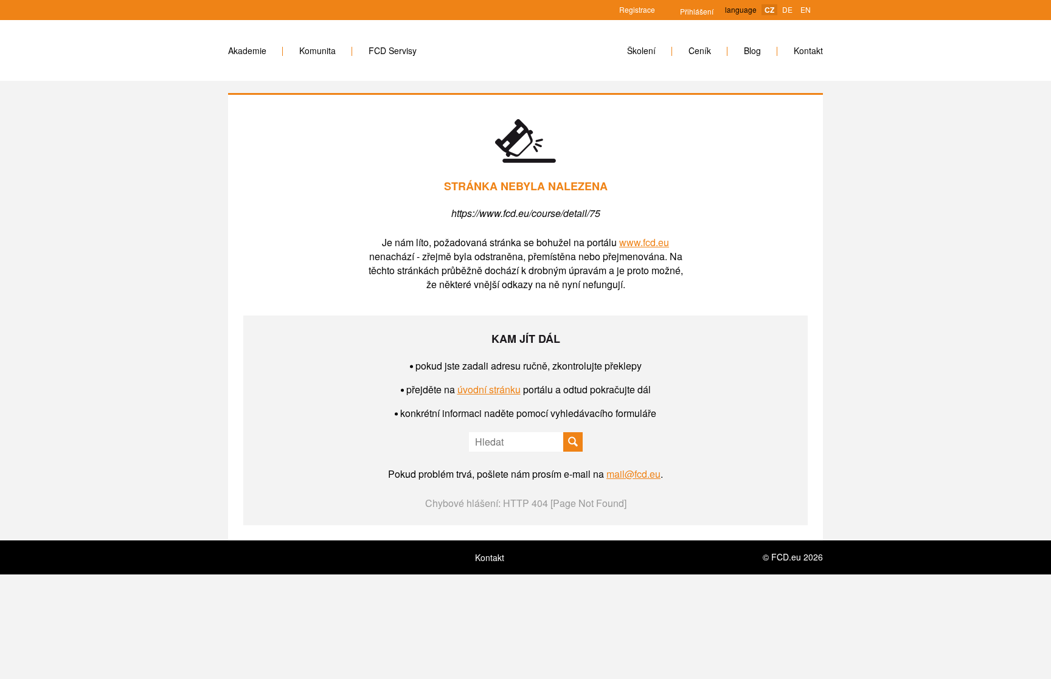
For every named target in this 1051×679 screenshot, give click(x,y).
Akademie (247, 50)
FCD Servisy (393, 50)
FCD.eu (522, 50)
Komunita (317, 50)
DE (787, 9)
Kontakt (808, 50)
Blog (752, 50)
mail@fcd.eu (633, 474)
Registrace (637, 9)
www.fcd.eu (644, 242)
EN (805, 9)
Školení (641, 50)
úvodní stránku (489, 389)
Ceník (700, 50)
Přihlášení (690, 11)
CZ (769, 9)
